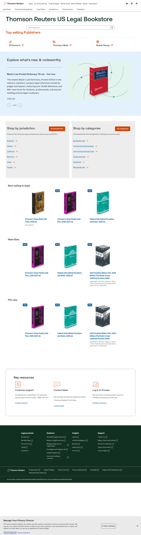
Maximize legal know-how (55, 440)
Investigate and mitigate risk (56, 449)
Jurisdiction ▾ (54, 9)
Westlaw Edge (26, 440)
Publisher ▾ (81, 9)
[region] (70, 526)
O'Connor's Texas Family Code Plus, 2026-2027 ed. (69, 220)
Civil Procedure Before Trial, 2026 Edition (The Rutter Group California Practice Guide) (103, 275)
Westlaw (24, 437)
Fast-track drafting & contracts (53, 457)
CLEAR (23, 447)
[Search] (112, 28)
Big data (75, 444)
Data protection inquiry (36, 473)
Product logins (102, 451)
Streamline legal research (55, 437)
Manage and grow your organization (54, 445)
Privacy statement (78, 470)
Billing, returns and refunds (107, 440)
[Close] (137, 525)
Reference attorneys (105, 444)
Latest (74, 437)
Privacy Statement (23, 533)
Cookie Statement (10, 533)
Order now (11, 98)
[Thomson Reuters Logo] (14, 3)
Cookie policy (33, 470)
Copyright (93, 470)
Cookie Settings (49, 470)
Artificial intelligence (79, 440)
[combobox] (68, 28)
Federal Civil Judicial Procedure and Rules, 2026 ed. (102, 220)
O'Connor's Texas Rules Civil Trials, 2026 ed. (36, 220)
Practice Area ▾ (67, 9)
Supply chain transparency (111, 470)
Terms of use (62, 470)
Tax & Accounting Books (24, 9)
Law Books (7, 9)
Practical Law (25, 444)
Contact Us (101, 437)
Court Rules (40, 9)
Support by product (104, 447)
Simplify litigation (52, 453)
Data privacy (76, 447)
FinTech (74, 451)
